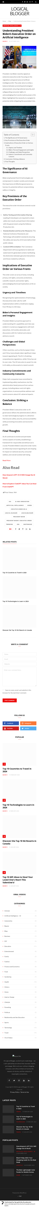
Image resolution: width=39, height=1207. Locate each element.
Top (20, 1196)
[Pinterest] (22, 529)
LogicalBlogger (27, 513)
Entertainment (9, 951)
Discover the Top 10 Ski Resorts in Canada (17, 630)
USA (18, 524)
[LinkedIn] (29, 529)
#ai (10, 501)
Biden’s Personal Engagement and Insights (21, 150)
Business (7, 936)
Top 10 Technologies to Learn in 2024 (16, 601)
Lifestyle (7, 1002)
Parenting (7, 1007)
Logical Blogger (11, 513)
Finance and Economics (12, 966)
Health (6, 982)
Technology (8, 1027)
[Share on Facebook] (15, 529)
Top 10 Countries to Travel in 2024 (14, 573)
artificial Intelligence (15, 505)
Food (6, 972)
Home (4, 21)
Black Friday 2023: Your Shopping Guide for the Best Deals (26, 1160)
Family (6, 956)
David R (5, 41)
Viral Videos (8, 1038)
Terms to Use (24, 1092)
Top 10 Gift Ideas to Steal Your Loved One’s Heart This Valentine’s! (18, 880)
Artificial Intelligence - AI (12, 25)
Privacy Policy (15, 1092)
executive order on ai (19, 509)
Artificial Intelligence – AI (12, 916)
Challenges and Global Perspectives (19, 152)
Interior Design (9, 997)
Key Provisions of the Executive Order (17, 140)
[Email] (26, 529)
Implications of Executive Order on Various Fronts (19, 144)
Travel (6, 1033)
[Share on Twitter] (19, 529)
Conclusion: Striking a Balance (15, 159)
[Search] (35, 2)
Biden (30, 505)
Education (7, 946)
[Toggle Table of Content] (31, 134)
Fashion (7, 961)
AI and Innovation (22, 501)
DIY (5, 941)
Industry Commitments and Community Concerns (20, 155)
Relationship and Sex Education (14, 1017)
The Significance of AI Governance (16, 138)
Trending (9, 524)
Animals (7, 911)
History (6, 987)
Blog (9, 21)
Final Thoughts (10, 161)
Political (7, 1012)
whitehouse (28, 524)
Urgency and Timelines (15, 147)
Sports (6, 1022)
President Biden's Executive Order (19, 520)
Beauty (6, 926)
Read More (7, 460)
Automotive (8, 921)
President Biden (19, 516)
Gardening (7, 977)
